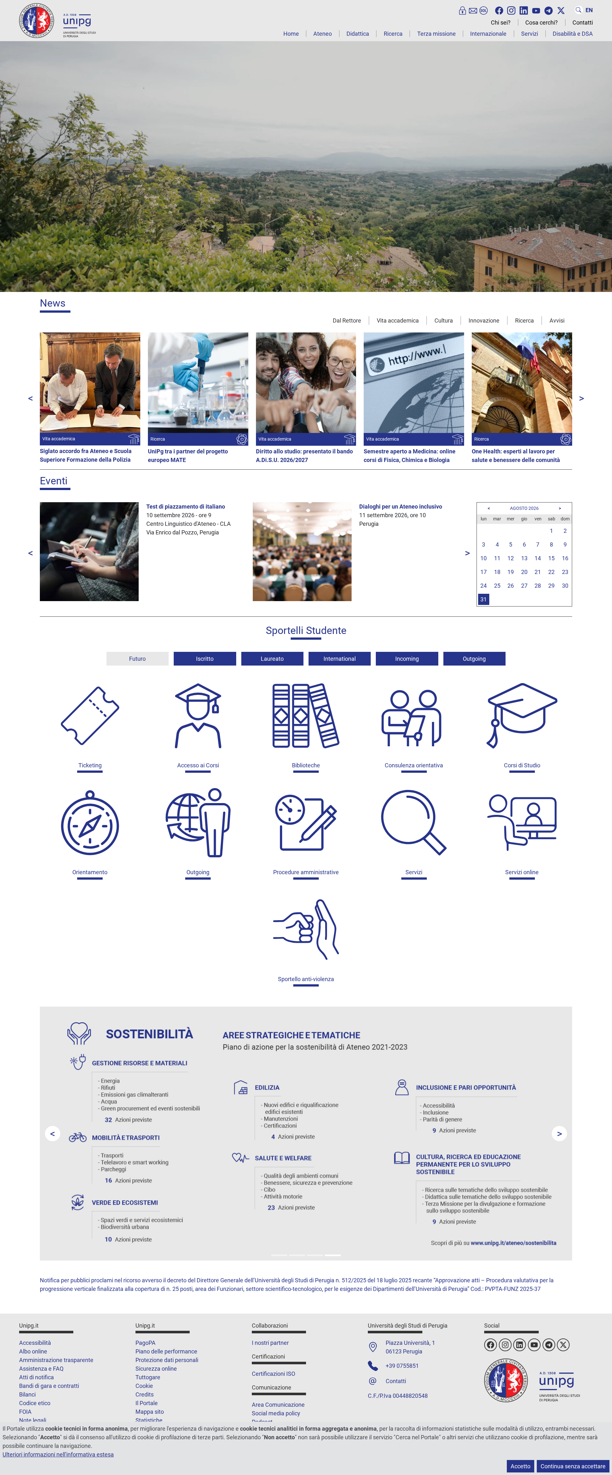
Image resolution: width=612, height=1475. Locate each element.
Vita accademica (398, 320)
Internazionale (488, 33)
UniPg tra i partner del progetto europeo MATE (188, 455)
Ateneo (322, 33)
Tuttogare (147, 1377)
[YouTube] (536, 10)
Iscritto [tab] (205, 658)
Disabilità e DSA (573, 33)
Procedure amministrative (306, 872)
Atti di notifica (36, 1377)
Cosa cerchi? (541, 22)
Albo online (33, 1351)
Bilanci (27, 1394)
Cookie (144, 1385)
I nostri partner (270, 1342)
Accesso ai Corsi (198, 765)
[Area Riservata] (462, 10)
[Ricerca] (315, 1255)
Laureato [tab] (272, 658)
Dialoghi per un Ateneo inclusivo (400, 506)
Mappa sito (149, 1411)
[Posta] (473, 10)
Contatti (582, 22)
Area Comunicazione (278, 1404)
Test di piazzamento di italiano (185, 506)
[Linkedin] (524, 10)
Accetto (520, 1466)
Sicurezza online (156, 1368)
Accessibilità (35, 1342)
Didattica (357, 33)
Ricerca (393, 33)
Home (291, 33)
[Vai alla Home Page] (57, 20)
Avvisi (557, 320)
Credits (144, 1394)
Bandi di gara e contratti (49, 1385)
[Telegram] (548, 10)
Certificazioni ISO (273, 1373)
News (53, 303)
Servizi (529, 33)
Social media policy (276, 1413)
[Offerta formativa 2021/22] (279, 1255)
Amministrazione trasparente (56, 1360)
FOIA (25, 1411)
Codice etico (34, 1403)
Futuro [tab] (137, 658)
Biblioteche (306, 765)
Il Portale (146, 1403)
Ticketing (90, 765)
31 (483, 599)
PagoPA (145, 1342)
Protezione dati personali (166, 1360)
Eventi (54, 481)
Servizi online (522, 872)
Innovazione (484, 320)
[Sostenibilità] (333, 1255)
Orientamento (89, 872)
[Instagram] (511, 10)
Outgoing (197, 872)
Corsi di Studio (522, 765)
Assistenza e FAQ (41, 1368)
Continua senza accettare (573, 1466)
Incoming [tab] (407, 658)
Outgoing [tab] (474, 658)
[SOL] (483, 10)
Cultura (443, 320)
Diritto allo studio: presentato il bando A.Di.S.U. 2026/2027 (304, 455)
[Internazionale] (297, 1255)
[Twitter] (561, 10)
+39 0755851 (402, 1365)
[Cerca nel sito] (579, 10)
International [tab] (340, 658)
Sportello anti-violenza (306, 979)
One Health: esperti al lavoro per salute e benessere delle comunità (516, 455)
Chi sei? (501, 22)
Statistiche (149, 1420)
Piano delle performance (166, 1351)
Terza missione (436, 33)
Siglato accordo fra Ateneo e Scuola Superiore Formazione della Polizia (86, 455)
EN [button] (589, 10)
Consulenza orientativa (414, 765)
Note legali (32, 1420)
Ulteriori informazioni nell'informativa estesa (58, 1454)
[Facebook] (499, 10)
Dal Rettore (347, 320)
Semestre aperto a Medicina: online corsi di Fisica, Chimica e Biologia (409, 455)
